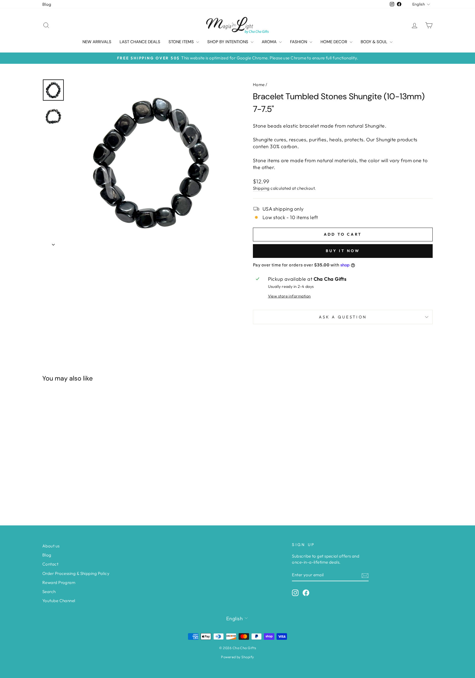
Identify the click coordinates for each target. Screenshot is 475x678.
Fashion (299, 42)
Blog (46, 4)
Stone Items (182, 42)
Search (49, 591)
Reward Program (58, 582)
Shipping (261, 188)
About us (51, 546)
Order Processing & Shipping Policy (75, 573)
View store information (289, 296)
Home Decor (334, 42)
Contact (50, 564)
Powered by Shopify (237, 657)
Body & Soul (374, 42)
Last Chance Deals (140, 42)
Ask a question (343, 317)
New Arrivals (96, 42)
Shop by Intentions (228, 42)
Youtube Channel (58, 600)
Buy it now (343, 250)
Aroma (270, 42)
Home (259, 84)
